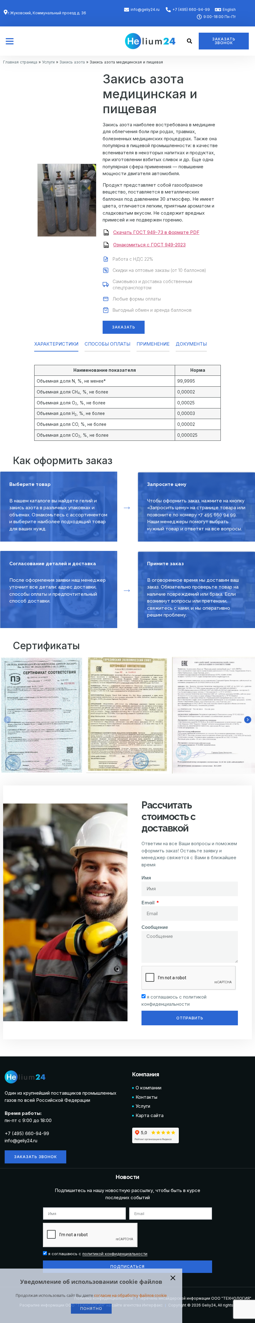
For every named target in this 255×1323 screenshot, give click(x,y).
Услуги (48, 62)
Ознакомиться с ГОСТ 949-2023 (149, 245)
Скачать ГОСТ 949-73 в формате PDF (156, 232)
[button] (9, 41)
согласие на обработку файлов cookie (130, 1295)
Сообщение (154, 927)
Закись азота (72, 62)
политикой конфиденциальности (114, 1253)
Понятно (91, 1308)
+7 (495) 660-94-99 (27, 1133)
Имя (146, 878)
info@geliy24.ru (21, 1141)
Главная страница (20, 62)
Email (148, 903)
